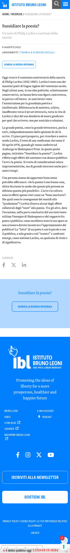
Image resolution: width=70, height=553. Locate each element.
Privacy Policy (11, 521)
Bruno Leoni (11, 411)
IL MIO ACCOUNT (45, 411)
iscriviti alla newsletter (35, 477)
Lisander (9, 429)
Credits (35, 533)
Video (7, 417)
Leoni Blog (10, 423)
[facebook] (18, 455)
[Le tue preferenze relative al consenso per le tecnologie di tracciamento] (63, 546)
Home (5, 14)
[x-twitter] (39, 455)
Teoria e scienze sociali (37, 52)
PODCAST (47, 417)
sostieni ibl (35, 497)
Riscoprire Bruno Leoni (17, 435)
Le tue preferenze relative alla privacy (47, 523)
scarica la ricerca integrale (19, 64)
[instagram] (27, 455)
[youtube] (51, 455)
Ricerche (16, 14)
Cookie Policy (28, 521)
